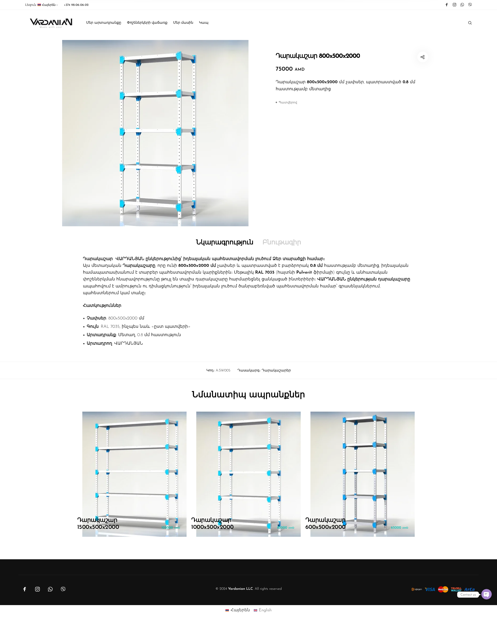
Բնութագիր (281, 242)
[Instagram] (454, 4)
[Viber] (470, 4)
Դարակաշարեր (276, 370)
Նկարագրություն (224, 242)
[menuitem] (48, 6)
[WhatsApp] (462, 4)
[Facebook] (446, 4)
